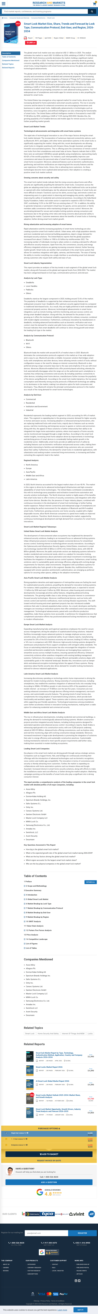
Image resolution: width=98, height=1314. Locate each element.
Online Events (81, 1271)
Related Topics (8, 64)
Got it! (80, 1310)
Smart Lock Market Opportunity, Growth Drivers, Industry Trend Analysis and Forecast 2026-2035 (58, 1110)
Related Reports (8, 68)
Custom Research (33, 1271)
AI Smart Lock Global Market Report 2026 (52, 1081)
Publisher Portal (82, 1267)
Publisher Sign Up (82, 1264)
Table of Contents (9, 57)
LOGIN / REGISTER (58, 1271)
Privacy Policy (45, 1301)
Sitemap (36, 1301)
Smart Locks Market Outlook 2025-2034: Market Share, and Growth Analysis (58, 1096)
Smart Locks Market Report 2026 (49, 1067)
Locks (90, 1034)
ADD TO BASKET (49, 1154)
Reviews (6, 1271)
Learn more (62, 1310)
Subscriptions (32, 1274)
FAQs (53, 1267)
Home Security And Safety (48, 1034)
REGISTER (82, 1233)
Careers (6, 1267)
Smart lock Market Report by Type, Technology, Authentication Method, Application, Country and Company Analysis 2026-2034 (59, 1055)
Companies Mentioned (10, 60)
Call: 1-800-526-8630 (49, 1177)
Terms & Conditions (57, 1301)
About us (6, 1264)
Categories (31, 1264)
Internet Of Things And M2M (73, 1034)
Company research (34, 1267)
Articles (79, 1274)
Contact (55, 1264)
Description (6, 53)
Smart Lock (29, 1034)
